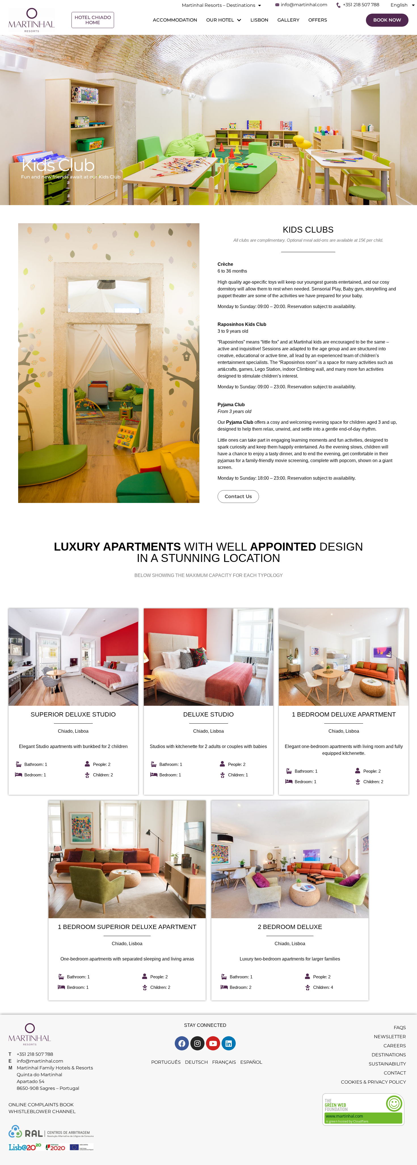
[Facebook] (182, 1043)
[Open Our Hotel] (238, 20)
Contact (395, 1073)
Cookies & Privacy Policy (373, 1082)
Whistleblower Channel (42, 1111)
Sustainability (387, 1064)
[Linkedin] (229, 1043)
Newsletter (390, 1036)
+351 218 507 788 (361, 4)
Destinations (389, 1054)
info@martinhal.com (304, 4)
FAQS (400, 1027)
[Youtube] (213, 1043)
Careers (395, 1045)
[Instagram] (197, 1043)
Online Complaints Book (41, 1104)
